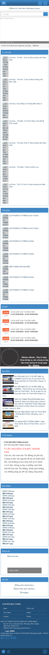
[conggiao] (24, 592)
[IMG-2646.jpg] (24, 523)
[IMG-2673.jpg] (24, 537)
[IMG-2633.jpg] (24, 500)
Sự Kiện (5, 306)
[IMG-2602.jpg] (24, 518)
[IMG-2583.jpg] (24, 505)
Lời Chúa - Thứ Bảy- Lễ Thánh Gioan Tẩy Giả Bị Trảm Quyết (26, 122)
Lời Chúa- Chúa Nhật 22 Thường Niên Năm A (25, 103)
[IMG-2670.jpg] (24, 514)
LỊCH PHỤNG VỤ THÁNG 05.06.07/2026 (23, 228)
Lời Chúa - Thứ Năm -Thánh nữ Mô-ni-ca (24, 167)
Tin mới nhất (6, 52)
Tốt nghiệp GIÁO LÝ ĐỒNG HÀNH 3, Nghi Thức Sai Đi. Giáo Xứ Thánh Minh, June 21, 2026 (30, 423)
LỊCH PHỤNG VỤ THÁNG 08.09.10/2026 (23, 215)
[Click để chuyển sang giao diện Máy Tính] (8, 651)
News (5, 608)
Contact (6, 616)
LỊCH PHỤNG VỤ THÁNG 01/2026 (21, 290)
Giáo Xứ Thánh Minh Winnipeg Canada (28, 633)
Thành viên (30, 608)
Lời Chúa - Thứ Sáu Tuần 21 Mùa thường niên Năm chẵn (27, 144)
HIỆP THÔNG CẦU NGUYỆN (19, 266)
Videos (28, 612)
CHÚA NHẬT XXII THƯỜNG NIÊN (23, 312)
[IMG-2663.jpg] (24, 509)
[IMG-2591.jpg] (24, 532)
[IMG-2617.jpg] (24, 541)
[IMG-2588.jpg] (24, 527)
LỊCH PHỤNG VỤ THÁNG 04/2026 (21, 241)
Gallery (28, 616)
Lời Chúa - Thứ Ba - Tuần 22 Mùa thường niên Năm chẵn (27, 58)
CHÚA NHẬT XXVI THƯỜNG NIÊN (23, 338)
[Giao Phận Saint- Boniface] (24, 588)
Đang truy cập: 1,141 (8, 638)
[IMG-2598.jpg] (24, 491)
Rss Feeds (7, 612)
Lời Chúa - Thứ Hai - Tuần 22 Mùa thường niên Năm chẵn (26, 80)
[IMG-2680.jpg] (24, 496)
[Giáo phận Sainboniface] (24, 585)
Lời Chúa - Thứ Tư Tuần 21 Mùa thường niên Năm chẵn (27, 185)
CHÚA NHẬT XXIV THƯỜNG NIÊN (23, 329)
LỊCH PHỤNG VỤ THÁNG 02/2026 (21, 277)
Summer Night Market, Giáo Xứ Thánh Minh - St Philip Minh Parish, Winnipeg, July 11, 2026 (30, 414)
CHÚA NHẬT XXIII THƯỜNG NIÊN (23, 320)
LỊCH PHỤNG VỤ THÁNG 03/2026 (21, 254)
